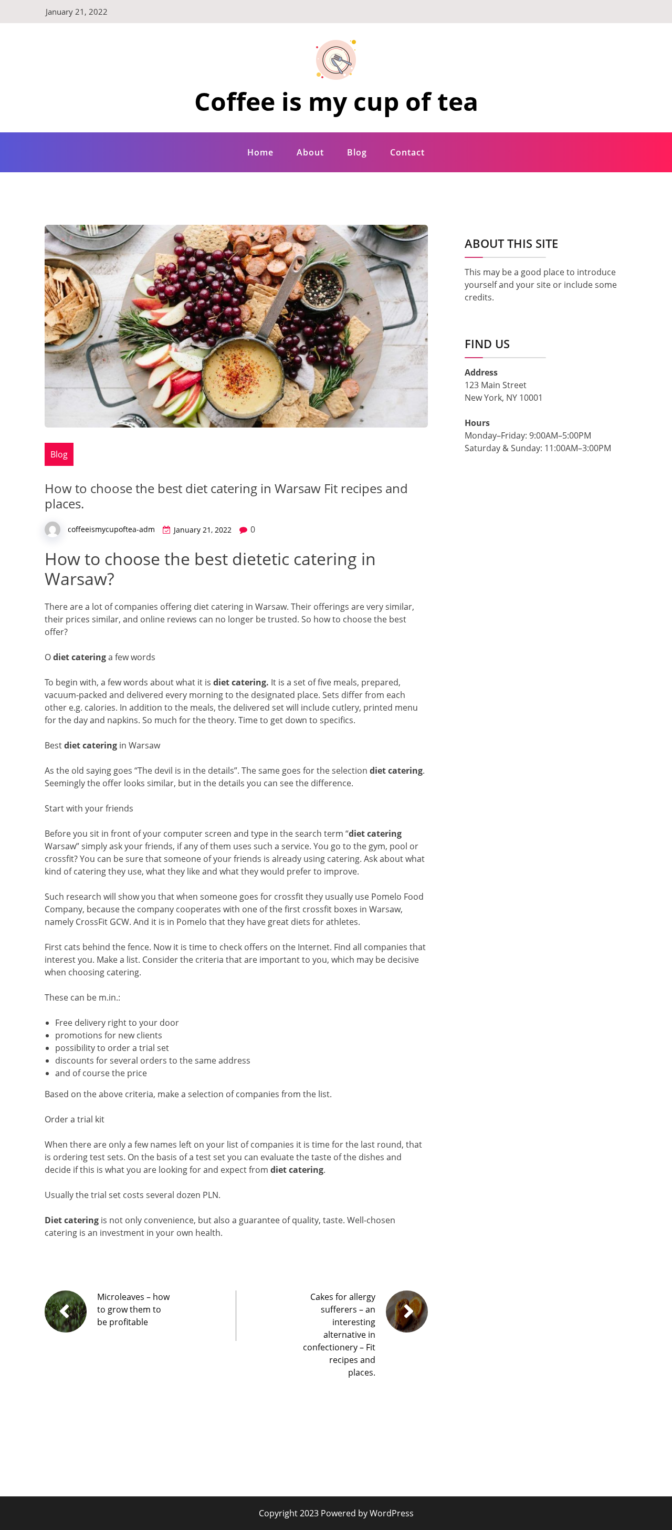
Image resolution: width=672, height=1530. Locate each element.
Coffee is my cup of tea (336, 101)
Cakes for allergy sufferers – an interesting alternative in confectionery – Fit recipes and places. (339, 1334)
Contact (407, 152)
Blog (357, 152)
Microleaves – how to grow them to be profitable (133, 1309)
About (310, 152)
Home (260, 152)
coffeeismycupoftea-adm (111, 529)
